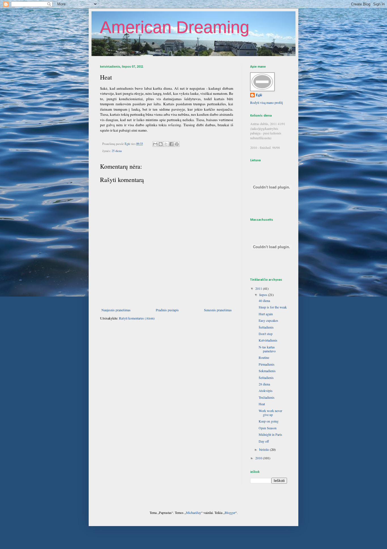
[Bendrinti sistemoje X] (166, 144)
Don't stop (266, 333)
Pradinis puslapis (167, 310)
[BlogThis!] (160, 144)
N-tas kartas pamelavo (267, 349)
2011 (259, 288)
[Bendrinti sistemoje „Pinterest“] (177, 144)
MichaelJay (193, 512)
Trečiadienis (267, 397)
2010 (259, 458)
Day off (264, 441)
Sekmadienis (267, 370)
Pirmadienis (267, 364)
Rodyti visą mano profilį (266, 102)
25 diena (117, 151)
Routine (264, 357)
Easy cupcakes (268, 320)
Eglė (259, 95)
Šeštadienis (266, 327)
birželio (264, 449)
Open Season (268, 428)
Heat (262, 404)
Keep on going (268, 421)
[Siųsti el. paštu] (155, 144)
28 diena (264, 384)
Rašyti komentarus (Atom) (137, 318)
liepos (263, 294)
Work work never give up (270, 412)
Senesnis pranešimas (218, 310)
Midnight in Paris (270, 434)
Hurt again (266, 314)
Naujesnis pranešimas (116, 310)
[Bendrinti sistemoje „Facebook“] (171, 144)
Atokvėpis (266, 390)
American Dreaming (174, 27)
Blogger (230, 512)
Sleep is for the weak (273, 307)
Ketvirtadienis (268, 340)
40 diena (264, 300)
